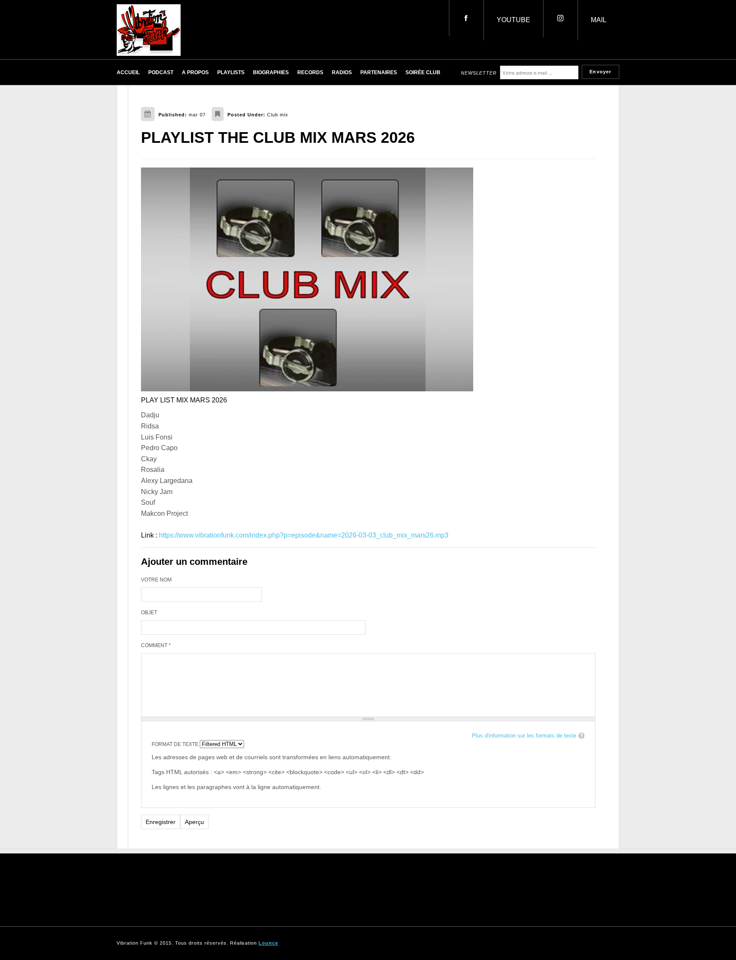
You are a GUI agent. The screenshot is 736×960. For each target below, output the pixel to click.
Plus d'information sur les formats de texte (524, 735)
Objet (149, 613)
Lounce (268, 943)
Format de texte (176, 744)
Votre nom (156, 580)
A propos (195, 72)
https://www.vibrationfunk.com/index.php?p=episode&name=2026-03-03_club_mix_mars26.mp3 (303, 535)
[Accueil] (149, 53)
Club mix (277, 114)
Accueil (128, 72)
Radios (342, 72)
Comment (156, 645)
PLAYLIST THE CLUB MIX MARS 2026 (278, 137)
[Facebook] (466, 18)
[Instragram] (560, 19)
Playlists (230, 72)
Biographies (271, 72)
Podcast (160, 72)
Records (310, 72)
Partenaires (378, 72)
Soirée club (422, 72)
